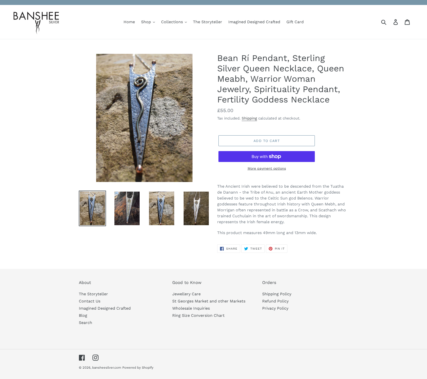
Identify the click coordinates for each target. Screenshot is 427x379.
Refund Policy (275, 301)
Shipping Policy (276, 294)
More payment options (267, 168)
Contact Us (89, 301)
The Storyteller (93, 294)
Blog (83, 315)
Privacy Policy (275, 308)
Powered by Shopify (137, 367)
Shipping (249, 118)
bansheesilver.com (106, 367)
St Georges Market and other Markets (208, 301)
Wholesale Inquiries (191, 308)
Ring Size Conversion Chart (198, 315)
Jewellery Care (186, 294)
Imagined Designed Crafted (105, 308)
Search (85, 322)
